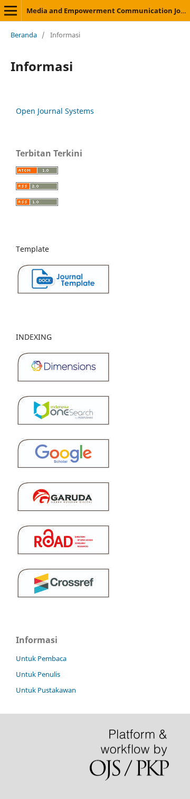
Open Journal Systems (55, 111)
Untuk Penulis (38, 674)
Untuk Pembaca (41, 658)
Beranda (24, 35)
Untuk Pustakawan (46, 690)
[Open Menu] (10, 10)
